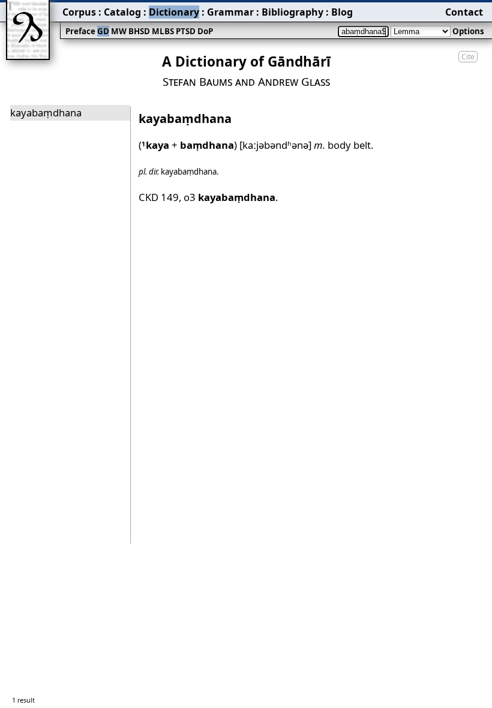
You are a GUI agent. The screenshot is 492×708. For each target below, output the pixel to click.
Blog (342, 12)
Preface (80, 31)
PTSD (186, 31)
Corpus (79, 12)
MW (119, 31)
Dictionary (174, 12)
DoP (205, 31)
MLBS (163, 31)
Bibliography (292, 12)
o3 (229, 197)
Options (468, 31)
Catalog (122, 12)
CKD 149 (159, 197)
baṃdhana (207, 145)
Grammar (230, 12)
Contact (464, 12)
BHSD (139, 31)
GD (103, 31)
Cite (468, 57)
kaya (155, 145)
